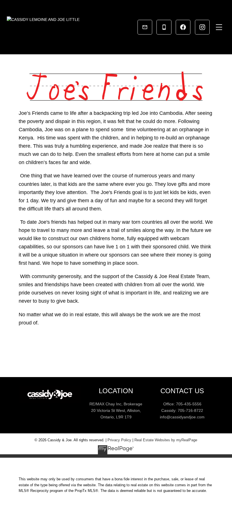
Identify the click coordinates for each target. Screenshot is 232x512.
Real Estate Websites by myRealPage (165, 440)
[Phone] (163, 27)
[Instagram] (202, 27)
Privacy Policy (119, 440)
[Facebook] (183, 27)
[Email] (145, 27)
